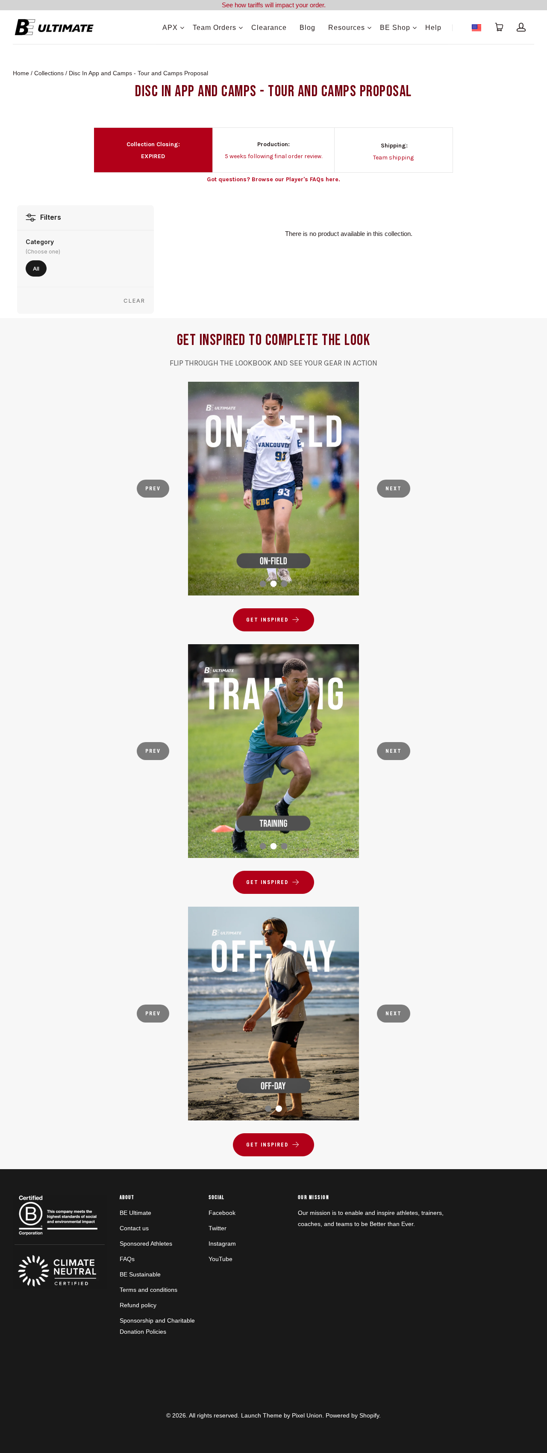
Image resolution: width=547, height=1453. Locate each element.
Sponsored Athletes (146, 1243)
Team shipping (393, 157)
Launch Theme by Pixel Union (281, 1415)
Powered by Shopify (352, 1415)
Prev (153, 489)
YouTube (220, 1259)
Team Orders (214, 27)
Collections (49, 73)
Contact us (134, 1228)
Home (21, 73)
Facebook (222, 1212)
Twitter (217, 1228)
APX (170, 27)
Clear (134, 300)
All (36, 268)
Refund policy (138, 1305)
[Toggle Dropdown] (182, 27)
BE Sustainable (140, 1274)
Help (433, 27)
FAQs (127, 1259)
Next (393, 489)
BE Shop (395, 27)
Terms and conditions (148, 1289)
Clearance (269, 27)
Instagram (222, 1243)
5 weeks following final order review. (273, 156)
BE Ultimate (135, 1212)
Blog (307, 27)
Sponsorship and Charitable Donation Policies (157, 1326)
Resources (346, 27)
